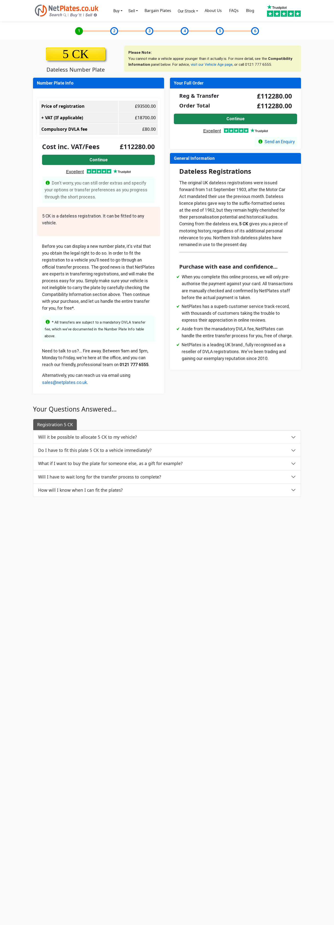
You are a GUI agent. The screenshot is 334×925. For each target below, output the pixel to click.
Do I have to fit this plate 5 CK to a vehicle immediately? (95, 450)
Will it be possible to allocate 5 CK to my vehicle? (87, 437)
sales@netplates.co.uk (64, 382)
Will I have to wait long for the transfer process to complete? (99, 477)
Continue (98, 159)
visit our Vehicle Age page (212, 64)
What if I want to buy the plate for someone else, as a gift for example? (110, 463)
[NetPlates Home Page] (66, 10)
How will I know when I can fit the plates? (80, 490)
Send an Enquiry (280, 141)
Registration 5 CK (55, 424)
